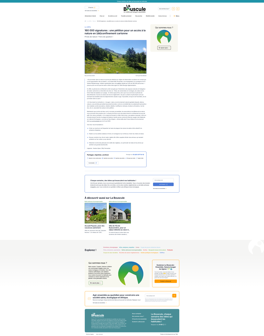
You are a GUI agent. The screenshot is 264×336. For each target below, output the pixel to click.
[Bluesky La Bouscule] (143, 154)
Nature (94, 21)
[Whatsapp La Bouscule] (141, 154)
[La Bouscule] (135, 9)
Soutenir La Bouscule (165, 281)
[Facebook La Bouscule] (133, 154)
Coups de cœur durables (110, 252)
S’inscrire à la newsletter (139, 319)
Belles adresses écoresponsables (132, 250)
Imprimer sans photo (120, 158)
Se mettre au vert (112, 16)
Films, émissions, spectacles (111, 250)
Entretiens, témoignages (110, 247)
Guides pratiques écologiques (149, 252)
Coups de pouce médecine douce (150, 247)
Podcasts (170, 250)
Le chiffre (89, 21)
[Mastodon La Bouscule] (138, 154)
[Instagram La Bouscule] (135, 154)
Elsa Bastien (143, 75)
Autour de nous (162, 16)
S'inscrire (90, 7)
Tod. (177, 334)
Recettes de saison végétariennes (129, 252)
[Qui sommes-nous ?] (164, 38)
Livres (137, 247)
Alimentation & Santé (90, 16)
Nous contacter (136, 313)
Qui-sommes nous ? (164, 8)
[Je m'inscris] (174, 296)
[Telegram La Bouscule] (140, 154)
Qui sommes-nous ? (138, 316)
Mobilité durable (150, 16)
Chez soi (102, 16)
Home (85, 21)
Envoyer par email (131, 158)
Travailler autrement (126, 16)
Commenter (92, 163)
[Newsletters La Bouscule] (165, 324)
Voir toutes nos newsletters (91, 10)
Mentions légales (90, 334)
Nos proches (138, 16)
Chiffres (162, 252)
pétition (119, 83)
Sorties (145, 250)
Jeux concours (99, 334)
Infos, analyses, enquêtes (126, 247)
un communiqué (94, 121)
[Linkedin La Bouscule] (137, 154)
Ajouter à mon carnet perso (95, 158)
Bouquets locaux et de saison (157, 250)
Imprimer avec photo (108, 158)
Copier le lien (140, 158)
